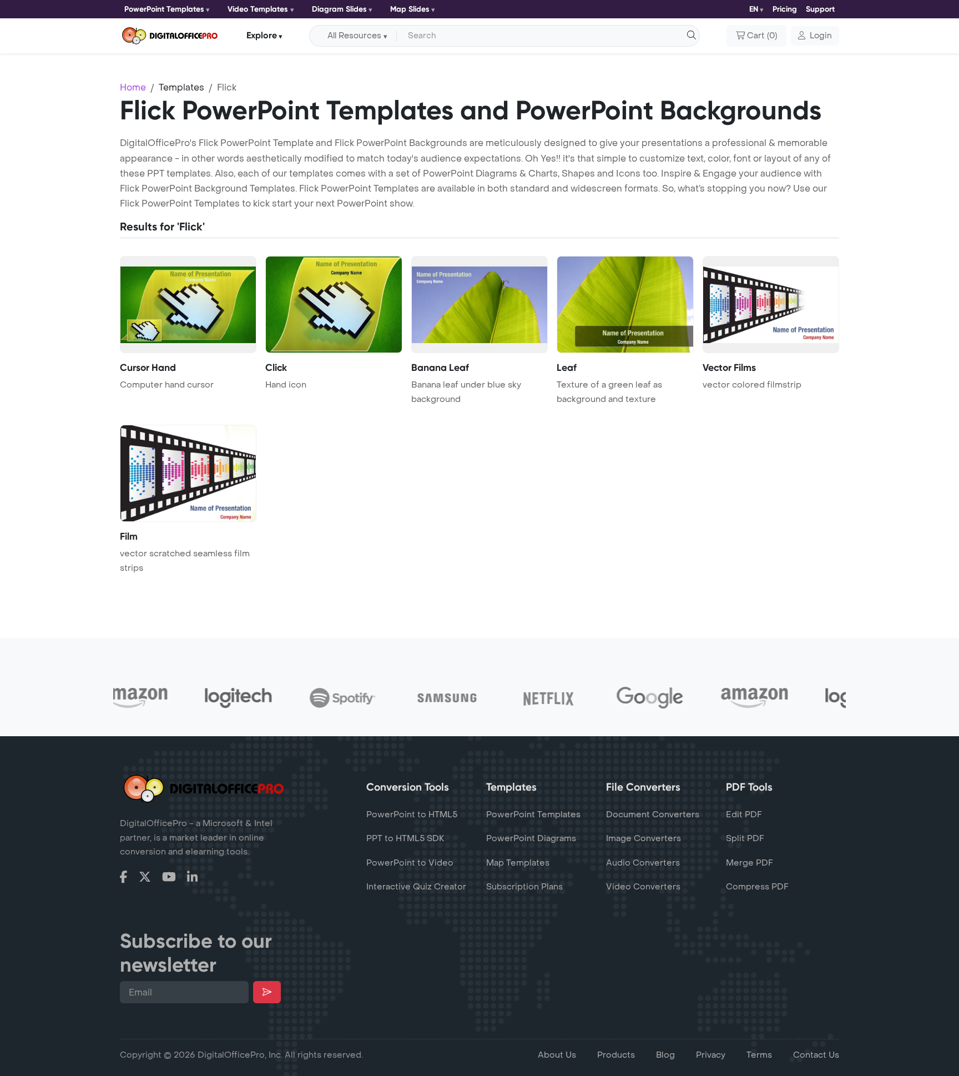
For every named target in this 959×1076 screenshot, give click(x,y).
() (762, 36)
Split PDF (745, 838)
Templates (181, 87)
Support (820, 9)
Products (616, 1054)
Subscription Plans (524, 886)
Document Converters (652, 814)
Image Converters (643, 838)
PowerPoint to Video (409, 862)
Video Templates (258, 9)
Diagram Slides (339, 9)
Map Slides (410, 9)
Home (133, 87)
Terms (759, 1054)
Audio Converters (643, 862)
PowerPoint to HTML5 (411, 814)
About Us (557, 1054)
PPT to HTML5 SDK (405, 838)
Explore (261, 35)
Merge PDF (749, 862)
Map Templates (517, 862)
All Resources (354, 36)
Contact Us (816, 1054)
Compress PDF (757, 886)
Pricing (785, 9)
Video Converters (643, 886)
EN (753, 9)
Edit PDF (744, 814)
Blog (665, 1054)
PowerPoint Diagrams (531, 838)
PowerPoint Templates (164, 9)
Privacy (710, 1054)
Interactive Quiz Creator (416, 886)
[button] (815, 36)
